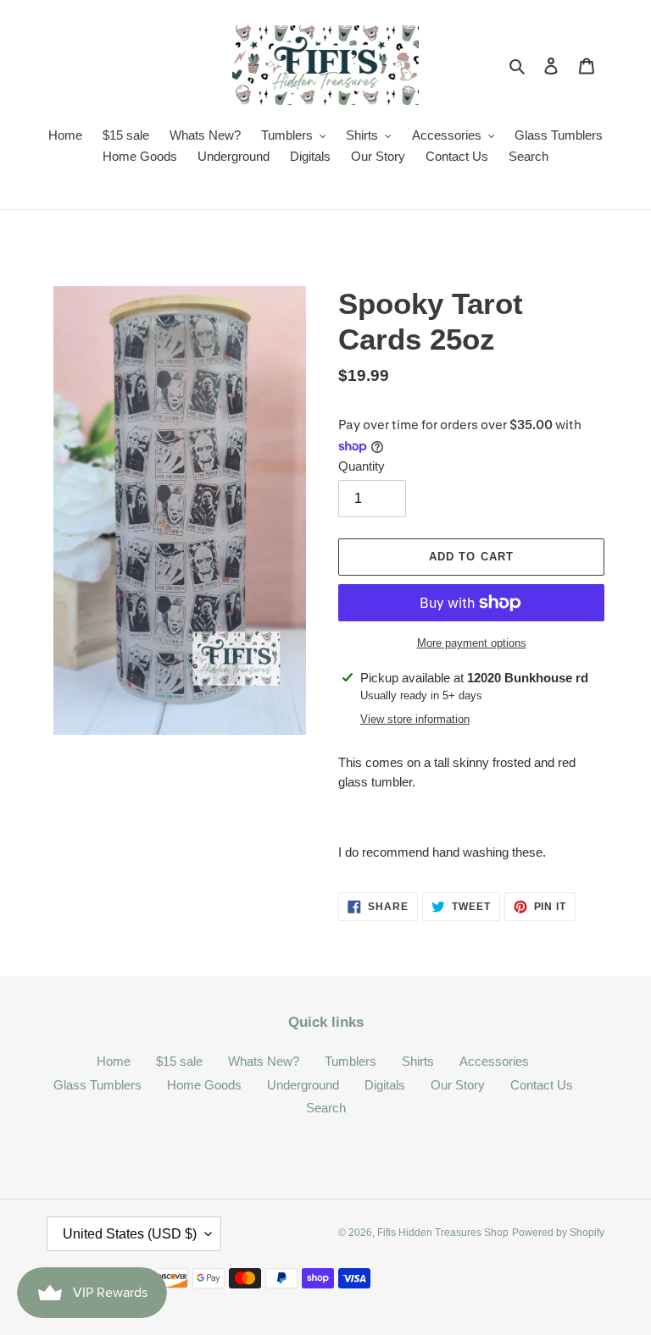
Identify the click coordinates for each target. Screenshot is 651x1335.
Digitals (384, 1085)
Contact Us (541, 1085)
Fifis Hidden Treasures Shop (443, 1232)
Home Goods (204, 1085)
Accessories (494, 1061)
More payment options (471, 643)
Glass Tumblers (97, 1085)
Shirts (418, 1061)
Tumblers (350, 1061)
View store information (415, 719)
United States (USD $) (130, 1234)
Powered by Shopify (558, 1232)
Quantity (361, 466)
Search (326, 1108)
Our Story (458, 1085)
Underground (303, 1085)
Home (114, 1061)
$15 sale (179, 1061)
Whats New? (263, 1061)
